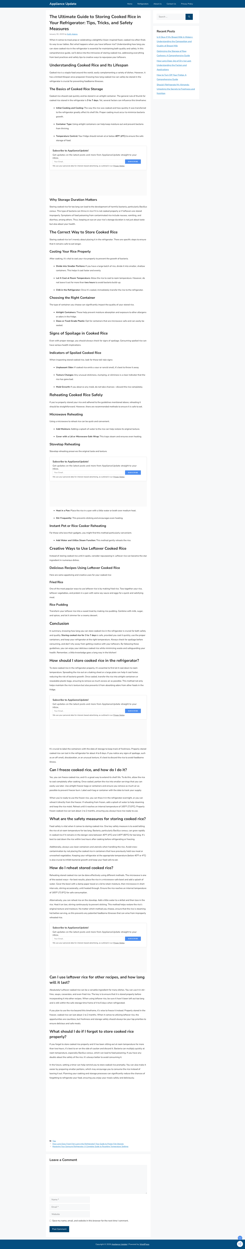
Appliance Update (63, 4)
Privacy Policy (187, 4)
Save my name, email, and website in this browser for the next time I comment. (90, 1220)
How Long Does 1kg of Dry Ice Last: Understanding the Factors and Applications (174, 65)
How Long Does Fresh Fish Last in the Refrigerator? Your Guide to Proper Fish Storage (88, 1143)
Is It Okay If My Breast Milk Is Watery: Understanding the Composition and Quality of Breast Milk (175, 41)
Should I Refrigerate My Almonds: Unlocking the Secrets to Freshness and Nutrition (176, 89)
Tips (54, 1141)
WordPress (144, 1244)
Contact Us (171, 4)
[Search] (189, 17)
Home (129, 4)
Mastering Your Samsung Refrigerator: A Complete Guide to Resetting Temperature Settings (90, 1146)
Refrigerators (142, 4)
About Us (158, 4)
